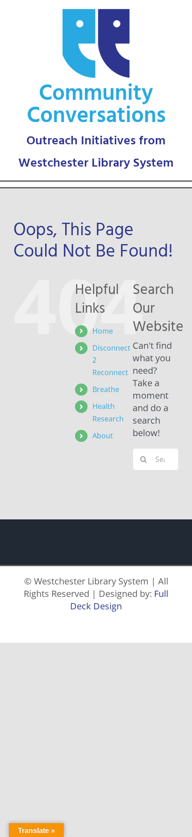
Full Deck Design (119, 600)
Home (102, 331)
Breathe (105, 389)
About (102, 436)
